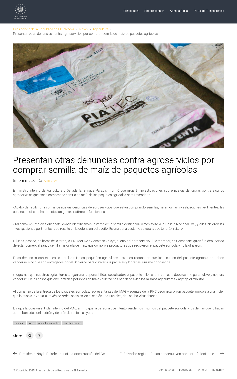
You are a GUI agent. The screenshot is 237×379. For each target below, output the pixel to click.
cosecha (19, 323)
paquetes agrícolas (48, 323)
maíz (31, 323)
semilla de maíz (72, 323)
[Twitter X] (39, 335)
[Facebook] (30, 335)
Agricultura (50, 181)
